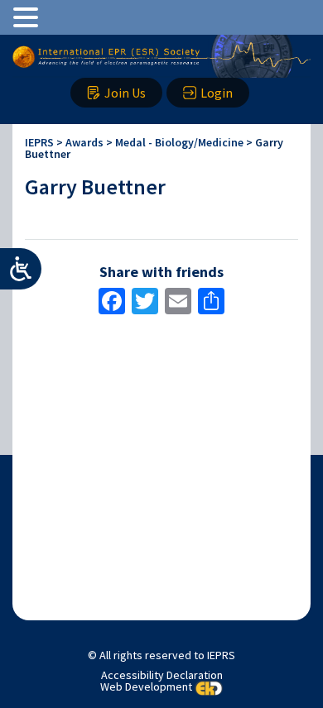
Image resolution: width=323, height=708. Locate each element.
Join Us (125, 92)
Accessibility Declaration (162, 674)
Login (216, 92)
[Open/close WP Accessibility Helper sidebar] (20, 268)
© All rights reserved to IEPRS (161, 655)
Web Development (146, 686)
